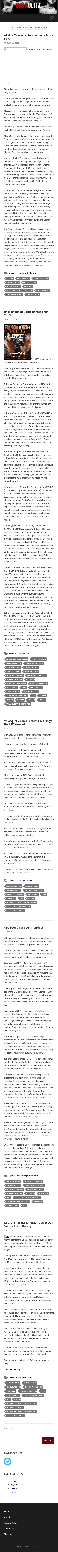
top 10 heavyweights (33, 1395)
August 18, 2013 (11, 43)
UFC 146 (17, 1399)
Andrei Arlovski (13, 886)
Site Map (8, 1534)
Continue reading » (12, 1369)
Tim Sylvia (11, 898)
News (24, 273)
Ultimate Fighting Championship (21, 1411)
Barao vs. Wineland (34, 663)
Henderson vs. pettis (36, 675)
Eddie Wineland (31, 671)
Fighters (18, 273)
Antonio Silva (31, 886)
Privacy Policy (10, 1523)
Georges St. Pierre (14, 675)
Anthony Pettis (13, 663)
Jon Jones (30, 679)
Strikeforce (32, 1176)
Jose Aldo (43, 1193)
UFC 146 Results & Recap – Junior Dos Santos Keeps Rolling (28, 1224)
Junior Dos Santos (38, 683)
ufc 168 (42, 700)
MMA (24, 688)
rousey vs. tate (31, 692)
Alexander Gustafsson (17, 659)
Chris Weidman (13, 671)
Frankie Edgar (29, 282)
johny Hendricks (14, 679)
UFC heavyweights (14, 1407)
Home (7, 1511)
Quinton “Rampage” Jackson (19, 291)
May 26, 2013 (10, 729)
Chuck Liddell (12, 282)
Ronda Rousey (12, 692)
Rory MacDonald (14, 295)
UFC (34, 273)
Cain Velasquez (41, 278)
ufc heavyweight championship (21, 902)
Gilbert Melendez (35, 1189)
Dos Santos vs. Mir (33, 1387)
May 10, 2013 (10, 932)
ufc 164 (42, 696)
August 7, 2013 (11, 319)
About (7, 1517)
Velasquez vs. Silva (15, 911)
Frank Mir (10, 1391)
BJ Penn (9, 278)
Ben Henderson (13, 667)
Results (29, 273)
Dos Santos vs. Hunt (34, 890)
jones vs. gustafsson (16, 683)
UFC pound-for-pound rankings (24, 927)
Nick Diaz (28, 287)
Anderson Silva (39, 659)
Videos (14, 1488)
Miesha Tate (11, 688)
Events (11, 273)
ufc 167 (31, 700)
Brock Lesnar (23, 278)
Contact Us (9, 1528)
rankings (38, 1202)
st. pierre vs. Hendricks (16, 696)
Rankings (24, 1176)
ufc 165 (9, 700)
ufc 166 (20, 700)
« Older (8, 1428)
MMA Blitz (29, 1546)
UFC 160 (31, 898)
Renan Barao (36, 688)
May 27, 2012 (10, 1230)
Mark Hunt (33, 894)
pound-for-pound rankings (28, 1197)
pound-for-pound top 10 (17, 1202)
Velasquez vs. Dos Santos (18, 704)
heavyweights (13, 287)
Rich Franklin (43, 291)
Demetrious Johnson (34, 1185)
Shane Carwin (33, 295)
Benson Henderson (33, 1181)
